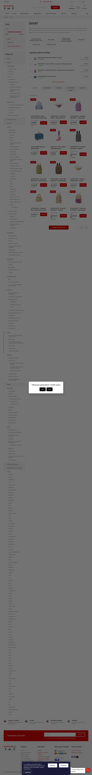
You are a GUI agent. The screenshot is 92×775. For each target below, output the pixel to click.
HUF (42, 389)
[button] (88, 770)
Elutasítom (52, 765)
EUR (49, 389)
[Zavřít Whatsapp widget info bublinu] (71, 768)
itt (29, 769)
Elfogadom (64, 765)
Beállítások (28, 772)
